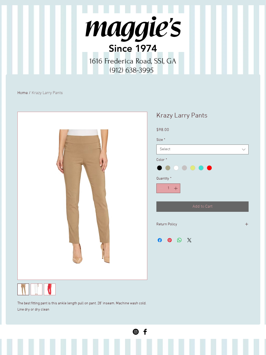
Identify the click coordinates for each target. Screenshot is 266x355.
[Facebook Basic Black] (145, 332)
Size (160, 140)
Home (22, 93)
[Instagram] (136, 332)
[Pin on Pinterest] (170, 240)
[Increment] (176, 188)
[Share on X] (189, 240)
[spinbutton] (168, 188)
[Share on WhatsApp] (179, 240)
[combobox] (202, 149)
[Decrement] (160, 188)
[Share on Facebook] (160, 240)
